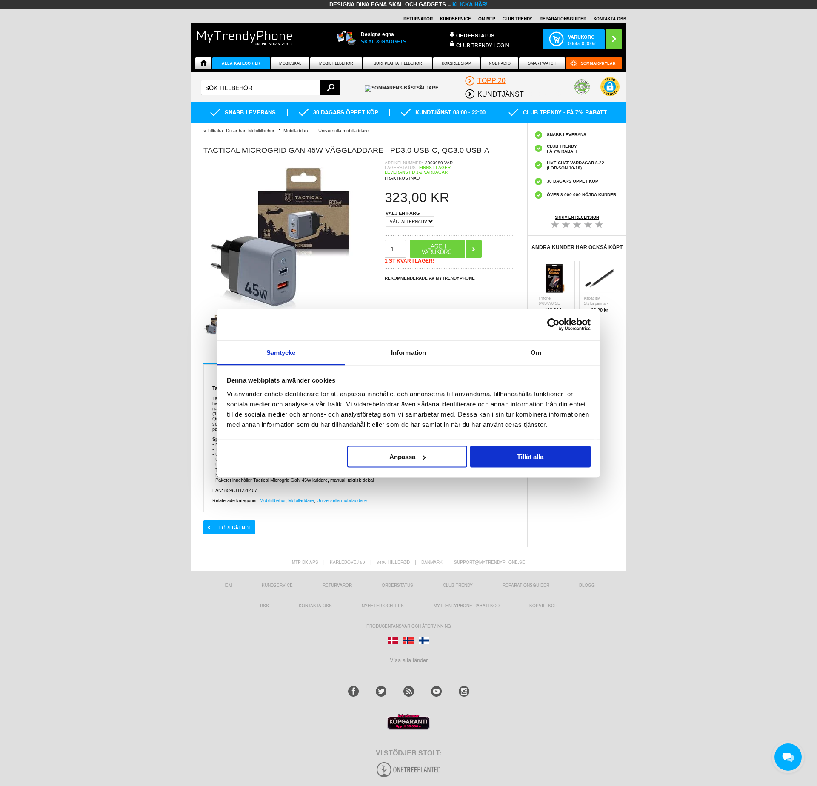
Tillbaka (215, 130)
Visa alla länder (409, 660)
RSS (264, 606)
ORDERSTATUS (475, 35)
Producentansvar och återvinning (408, 626)
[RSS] (408, 691)
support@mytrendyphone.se (489, 562)
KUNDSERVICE (455, 19)
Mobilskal (290, 63)
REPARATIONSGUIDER (563, 19)
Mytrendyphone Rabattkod (467, 606)
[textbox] (270, 87)
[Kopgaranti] (408, 727)
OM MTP (486, 19)
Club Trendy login (482, 45)
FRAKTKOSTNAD (402, 178)
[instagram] (464, 691)
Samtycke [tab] (281, 352)
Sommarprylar (598, 63)
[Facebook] (353, 691)
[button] (610, 90)
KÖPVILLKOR (543, 606)
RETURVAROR (418, 19)
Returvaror (337, 585)
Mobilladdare (301, 500)
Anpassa (402, 456)
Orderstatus (397, 585)
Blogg (587, 585)
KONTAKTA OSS (610, 19)
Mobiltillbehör (336, 63)
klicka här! (470, 4)
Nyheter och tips (383, 606)
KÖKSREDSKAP (456, 63)
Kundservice (277, 585)
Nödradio (500, 63)
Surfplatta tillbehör (398, 63)
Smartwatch (542, 63)
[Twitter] (381, 691)
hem (227, 585)
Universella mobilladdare (342, 500)
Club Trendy (517, 19)
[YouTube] (436, 691)
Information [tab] (408, 352)
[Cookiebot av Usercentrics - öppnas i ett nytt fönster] (553, 324)
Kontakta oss (315, 606)
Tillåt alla (530, 456)
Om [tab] (536, 352)
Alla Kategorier (241, 63)
